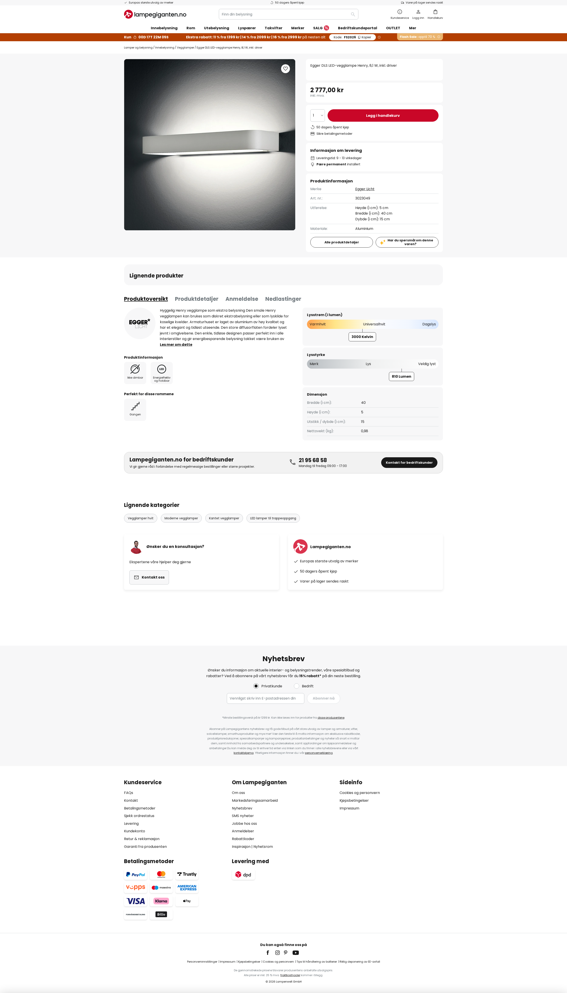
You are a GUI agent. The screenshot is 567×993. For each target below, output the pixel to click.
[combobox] (288, 14)
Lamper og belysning (138, 47)
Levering (131, 823)
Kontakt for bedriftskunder (409, 462)
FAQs (128, 792)
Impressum (349, 808)
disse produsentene (331, 717)
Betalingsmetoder (139, 808)
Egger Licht (365, 189)
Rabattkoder (243, 838)
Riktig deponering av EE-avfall (360, 962)
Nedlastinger (283, 299)
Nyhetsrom (263, 846)
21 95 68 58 (313, 460)
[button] (285, 68)
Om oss (238, 792)
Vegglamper (185, 47)
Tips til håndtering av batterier (317, 962)
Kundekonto (134, 831)
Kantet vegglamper (224, 518)
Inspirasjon (241, 846)
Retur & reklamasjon (141, 838)
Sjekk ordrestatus (139, 815)
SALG (318, 28)
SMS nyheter (243, 815)
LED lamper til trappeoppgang (273, 518)
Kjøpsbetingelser (354, 800)
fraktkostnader (290, 975)
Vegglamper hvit (140, 518)
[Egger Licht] (139, 323)
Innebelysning (164, 47)
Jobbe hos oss (244, 823)
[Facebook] (271, 953)
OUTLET (393, 28)
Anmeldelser (243, 831)
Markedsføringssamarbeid (255, 800)
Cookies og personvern (360, 792)
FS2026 (352, 37)
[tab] (146, 299)
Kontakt (131, 800)
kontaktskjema (244, 753)
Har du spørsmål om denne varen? (410, 242)
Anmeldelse (241, 299)
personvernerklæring (319, 753)
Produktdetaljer (196, 299)
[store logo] (155, 14)
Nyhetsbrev (242, 808)
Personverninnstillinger (202, 962)
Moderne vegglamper (181, 518)
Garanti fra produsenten (145, 846)
